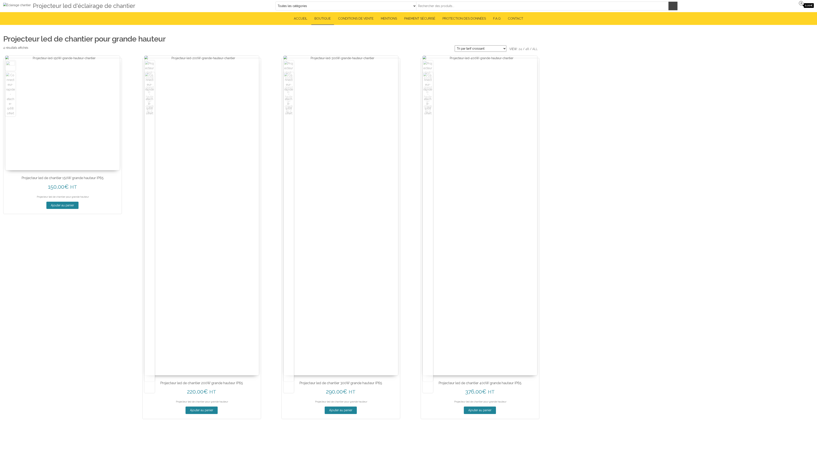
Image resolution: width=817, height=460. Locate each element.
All (535, 49)
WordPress (405, 439)
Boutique (322, 18)
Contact (515, 18)
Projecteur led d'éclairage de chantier (84, 5)
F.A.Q (497, 18)
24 (520, 49)
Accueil (300, 18)
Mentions (389, 18)
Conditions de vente (356, 18)
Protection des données (464, 18)
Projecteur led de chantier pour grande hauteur (63, 196)
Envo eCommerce (440, 439)
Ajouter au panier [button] (62, 205)
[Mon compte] (792, 5)
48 (527, 49)
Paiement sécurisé (419, 18)
